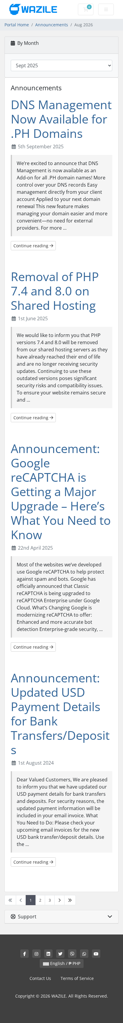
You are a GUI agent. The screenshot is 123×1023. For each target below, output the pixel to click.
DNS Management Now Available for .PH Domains (61, 118)
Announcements (51, 25)
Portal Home (16, 25)
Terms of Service (77, 978)
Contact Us (40, 978)
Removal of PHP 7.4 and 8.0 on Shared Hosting (55, 290)
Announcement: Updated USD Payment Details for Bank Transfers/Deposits (60, 714)
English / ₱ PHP (64, 963)
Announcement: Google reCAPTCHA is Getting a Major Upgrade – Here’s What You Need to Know (61, 491)
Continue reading (31, 245)
